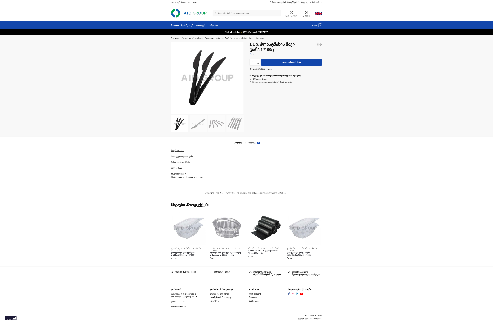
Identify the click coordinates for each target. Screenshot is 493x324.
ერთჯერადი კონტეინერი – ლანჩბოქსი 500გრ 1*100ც (299, 254)
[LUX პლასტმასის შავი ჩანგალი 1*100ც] (318, 44)
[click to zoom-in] (207, 78)
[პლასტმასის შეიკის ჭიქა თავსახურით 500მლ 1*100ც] (320, 44)
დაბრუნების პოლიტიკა (221, 297)
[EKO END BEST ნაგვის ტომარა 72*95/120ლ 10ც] (265, 228)
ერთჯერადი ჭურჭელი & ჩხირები (218, 38)
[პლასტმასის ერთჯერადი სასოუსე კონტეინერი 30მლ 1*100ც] (227, 228)
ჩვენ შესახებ (255, 294)
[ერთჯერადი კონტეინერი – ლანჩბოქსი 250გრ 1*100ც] (188, 228)
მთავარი (175, 38)
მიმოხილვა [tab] (252, 143)
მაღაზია (253, 297)
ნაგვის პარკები (274, 248)
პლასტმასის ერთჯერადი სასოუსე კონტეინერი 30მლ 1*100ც (225, 254)
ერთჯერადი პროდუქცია (191, 38)
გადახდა (306, 16)
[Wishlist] (202, 215)
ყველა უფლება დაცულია (310, 318)
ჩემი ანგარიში (291, 16)
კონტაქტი (214, 301)
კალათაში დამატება (291, 62)
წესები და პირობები (219, 294)
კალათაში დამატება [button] (188, 264)
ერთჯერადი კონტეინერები (181, 248)
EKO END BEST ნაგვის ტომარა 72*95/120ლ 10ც (263, 252)
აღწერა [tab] (238, 143)
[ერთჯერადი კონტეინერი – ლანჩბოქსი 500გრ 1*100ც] (304, 228)
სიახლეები (254, 301)
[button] (317, 25)
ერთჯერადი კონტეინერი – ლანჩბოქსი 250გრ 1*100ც (183, 254)
